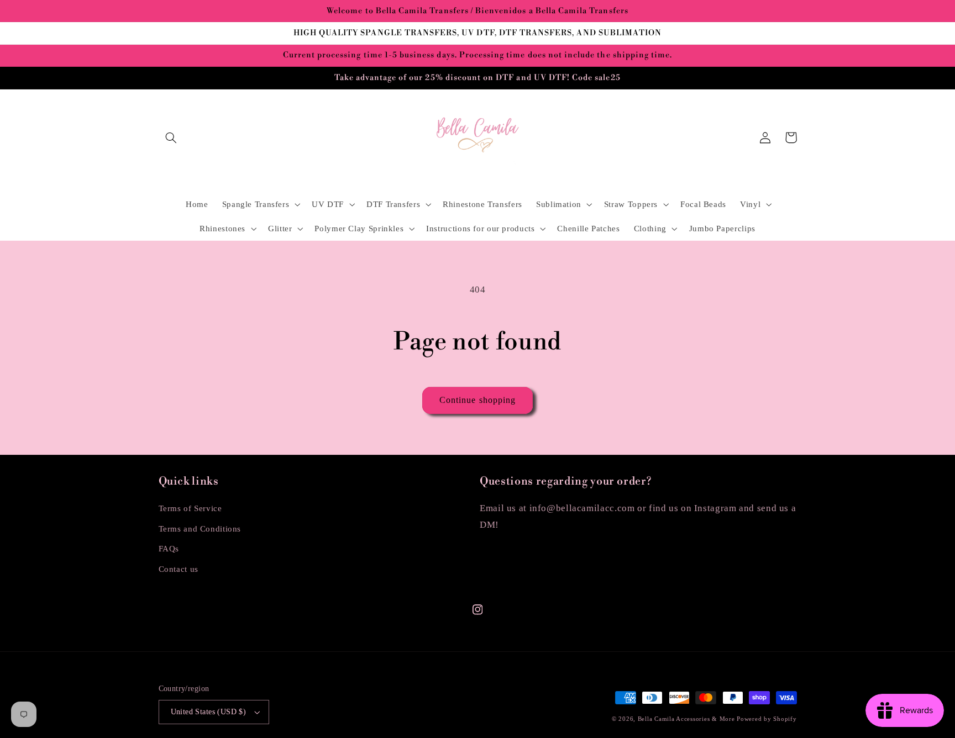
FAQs (169, 548)
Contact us (178, 569)
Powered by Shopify (766, 719)
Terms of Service (190, 508)
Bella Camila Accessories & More (687, 719)
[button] (171, 137)
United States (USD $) (208, 712)
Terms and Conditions (200, 528)
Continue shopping (477, 400)
